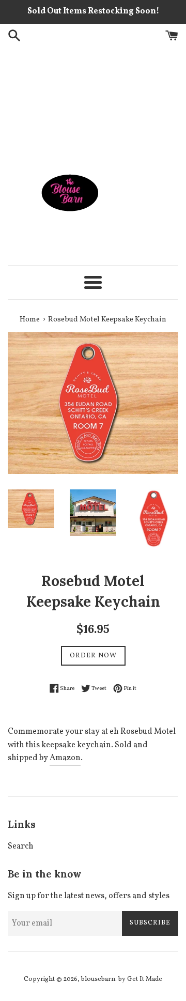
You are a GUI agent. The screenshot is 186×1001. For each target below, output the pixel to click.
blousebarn (98, 979)
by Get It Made (140, 979)
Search (21, 846)
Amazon (65, 758)
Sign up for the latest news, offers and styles (88, 896)
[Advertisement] (93, 103)
